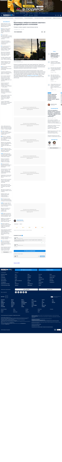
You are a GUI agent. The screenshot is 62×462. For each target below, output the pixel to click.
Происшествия (41, 279)
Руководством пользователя (36, 319)
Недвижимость (30, 283)
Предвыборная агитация (5, 283)
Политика (40, 277)
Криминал (29, 275)
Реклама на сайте (4, 274)
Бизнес (16, 275)
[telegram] (16, 292)
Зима (28, 274)
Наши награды (3, 279)
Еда (15, 282)
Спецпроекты (52, 282)
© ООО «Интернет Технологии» (5, 329)
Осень (40, 275)
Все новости (6, 21)
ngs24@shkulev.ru (11, 322)
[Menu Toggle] (1, 15)
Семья (40, 285)
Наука (29, 282)
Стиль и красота (52, 275)
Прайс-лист (3, 275)
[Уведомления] (58, 15)
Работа (40, 280)
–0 (44, 242)
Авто (16, 274)
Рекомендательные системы (35, 325)
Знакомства (54, 139)
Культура (29, 277)
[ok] (21, 292)
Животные (17, 283)
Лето (28, 279)
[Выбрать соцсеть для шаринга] (45, 32)
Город (16, 279)
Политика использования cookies (36, 324)
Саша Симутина (20, 220)
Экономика (52, 280)
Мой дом (29, 280)
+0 (41, 242)
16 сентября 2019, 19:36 (17, 29)
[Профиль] (60, 15)
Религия (40, 283)
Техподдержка (3, 282)
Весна (16, 277)
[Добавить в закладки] (42, 32)
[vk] (18, 292)
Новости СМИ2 (17, 262)
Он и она (40, 274)
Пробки (31, 15)
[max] (23, 292)
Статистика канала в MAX (5, 285)
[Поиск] (56, 15)
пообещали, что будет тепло (32, 75)
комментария (19, 31)
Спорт (51, 274)
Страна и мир (52, 277)
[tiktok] (26, 292)
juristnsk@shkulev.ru (23, 323)
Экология (51, 279)
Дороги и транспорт (18, 280)
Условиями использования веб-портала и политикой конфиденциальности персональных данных (45, 320)
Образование (30, 285)
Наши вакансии (3, 280)
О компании (3, 277)
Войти (17, 256)
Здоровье (16, 285)
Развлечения (41, 282)
